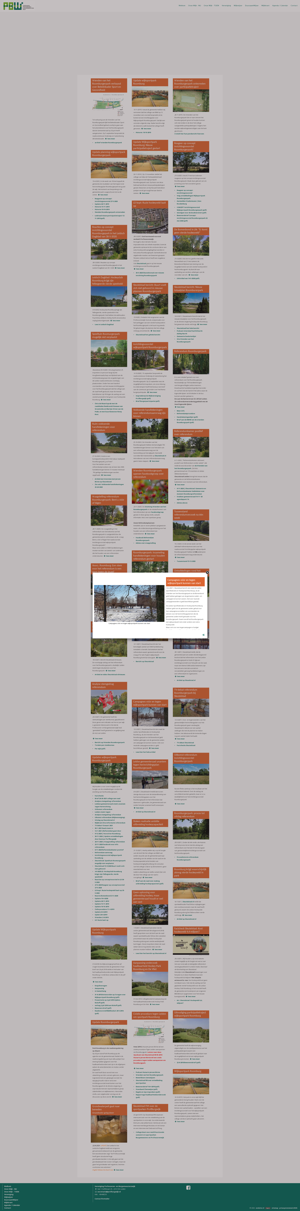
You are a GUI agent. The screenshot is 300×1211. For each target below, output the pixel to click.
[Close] (207, 572)
